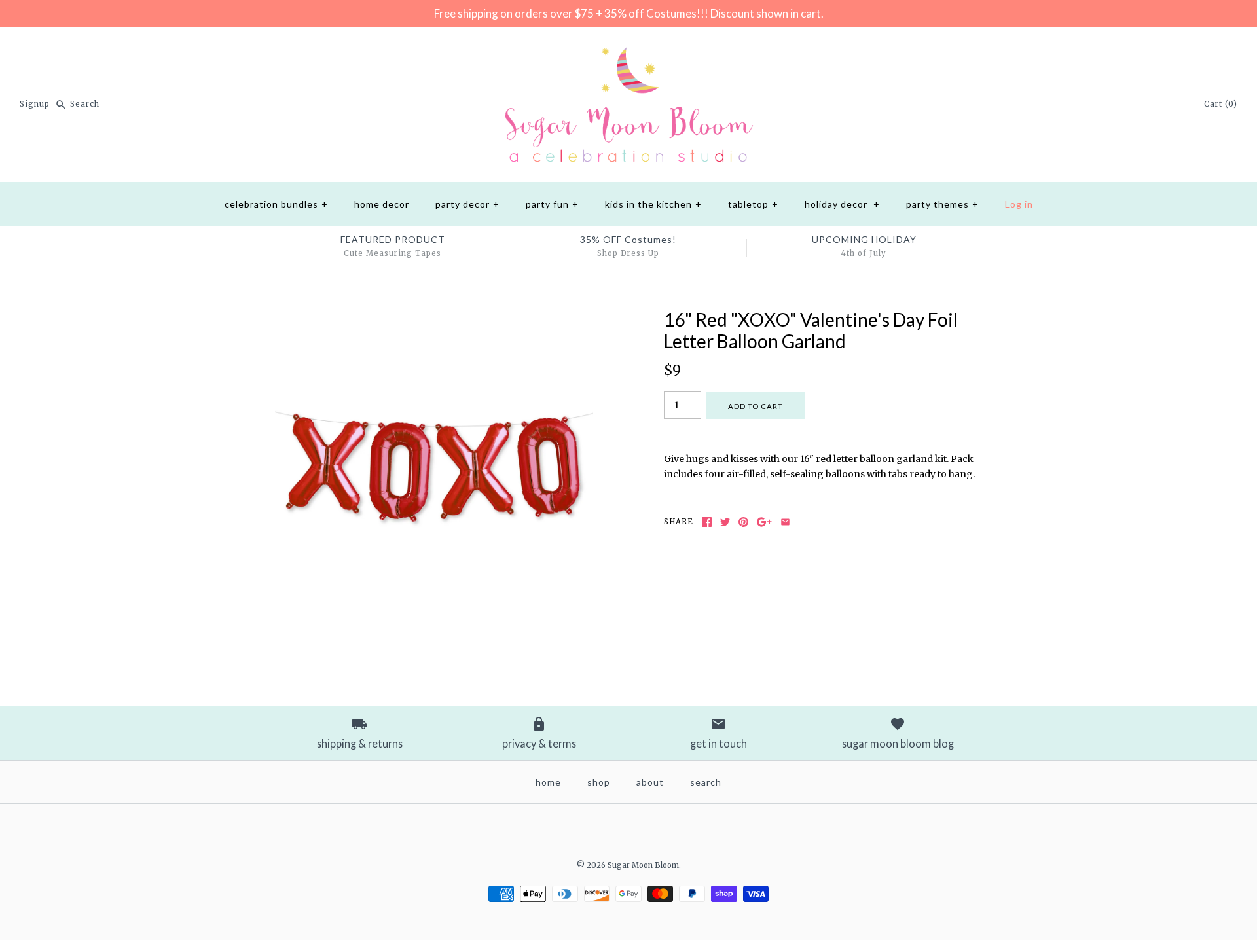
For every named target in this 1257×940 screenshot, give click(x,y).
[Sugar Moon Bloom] (628, 48)
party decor (467, 203)
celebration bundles (276, 203)
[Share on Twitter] (725, 522)
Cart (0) (1220, 104)
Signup (35, 104)
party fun (552, 203)
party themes (942, 203)
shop (598, 781)
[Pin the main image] (743, 522)
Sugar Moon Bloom (643, 865)
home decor (381, 203)
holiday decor (842, 203)
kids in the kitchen (653, 203)
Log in (1019, 203)
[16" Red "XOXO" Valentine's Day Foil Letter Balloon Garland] (434, 316)
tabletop (753, 203)
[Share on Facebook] (707, 522)
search (705, 781)
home (548, 781)
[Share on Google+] (764, 522)
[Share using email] (785, 522)
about (650, 781)
